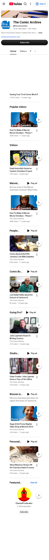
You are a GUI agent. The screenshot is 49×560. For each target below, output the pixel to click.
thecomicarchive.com (11, 37)
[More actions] (37, 131)
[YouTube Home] (15, 4)
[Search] (25, 3)
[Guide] (3, 3)
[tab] (13, 51)
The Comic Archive (17, 219)
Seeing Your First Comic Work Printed (24, 94)
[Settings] (30, 3)
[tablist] (24, 51)
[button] (35, 51)
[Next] (39, 119)
